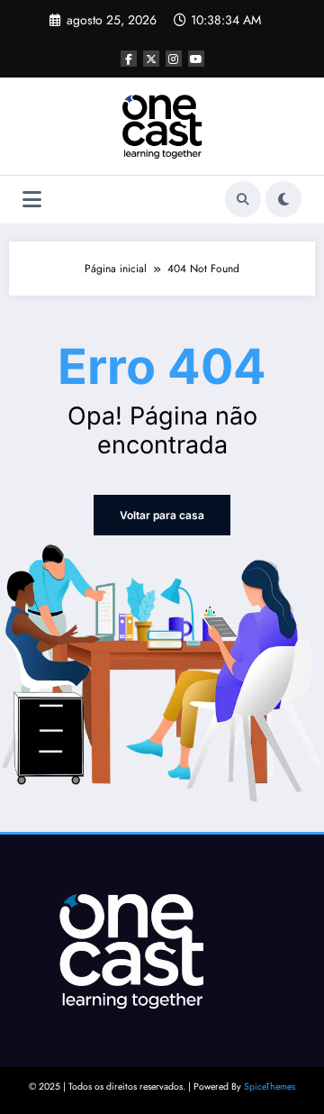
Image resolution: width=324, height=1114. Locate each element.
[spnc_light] (284, 199)
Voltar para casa (162, 515)
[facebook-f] (129, 58)
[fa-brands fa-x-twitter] (151, 58)
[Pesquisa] (243, 199)
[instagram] (174, 58)
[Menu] (32, 199)
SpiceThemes (269, 1086)
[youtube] (196, 58)
